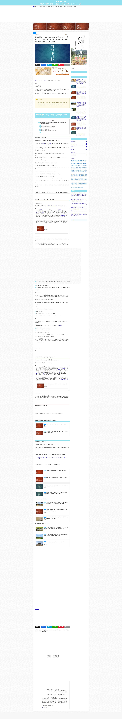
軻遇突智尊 (82, 174)
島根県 (79, 167)
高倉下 (77, 178)
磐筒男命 (42, 373)
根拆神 (37, 212)
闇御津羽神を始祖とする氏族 (45, 129)
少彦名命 (76, 171)
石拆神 (63, 211)
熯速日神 (37, 370)
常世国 (84, 179)
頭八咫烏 (75, 170)
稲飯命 (79, 187)
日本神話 (37, 6)
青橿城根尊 (77, 174)
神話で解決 (73, 146)
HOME (35, 6)
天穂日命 (86, 171)
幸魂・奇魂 (74, 179)
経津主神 (63, 368)
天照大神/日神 (77, 165)
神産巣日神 (80, 170)
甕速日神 (37, 213)
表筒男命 (84, 175)
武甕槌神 (46, 370)
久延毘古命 (82, 179)
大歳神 (79, 179)
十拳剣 (47, 143)
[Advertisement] (61, 14)
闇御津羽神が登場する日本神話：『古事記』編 (47, 126)
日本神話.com (61, 1)
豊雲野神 (80, 174)
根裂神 (37, 373)
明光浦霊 (76, 183)
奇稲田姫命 (72, 174)
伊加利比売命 (77, 184)
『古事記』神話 (37, 80)
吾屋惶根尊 (73, 184)
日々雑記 (73, 154)
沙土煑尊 (86, 178)
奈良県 (76, 163)
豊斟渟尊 (74, 171)
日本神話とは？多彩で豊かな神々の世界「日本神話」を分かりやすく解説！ (50, 467)
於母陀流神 (79, 178)
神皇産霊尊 (74, 178)
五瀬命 (84, 171)
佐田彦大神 (76, 187)
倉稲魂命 (77, 179)
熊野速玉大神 (79, 183)
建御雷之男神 (49, 213)
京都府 (78, 170)
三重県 (77, 167)
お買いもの (73, 152)
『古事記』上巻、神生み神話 (52, 205)
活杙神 (82, 178)
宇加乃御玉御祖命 (81, 184)
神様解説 (41, 6)
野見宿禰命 (74, 180)
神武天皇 (74, 161)
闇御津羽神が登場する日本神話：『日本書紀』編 (47, 127)
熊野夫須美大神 (83, 183)
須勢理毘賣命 (77, 180)
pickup (84, 167)
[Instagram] (44, 707)
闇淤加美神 (63, 215)
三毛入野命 (81, 187)
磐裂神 (60, 372)
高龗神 (75, 174)
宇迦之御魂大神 (77, 175)
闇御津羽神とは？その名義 (44, 125)
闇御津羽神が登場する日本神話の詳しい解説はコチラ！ (48, 130)
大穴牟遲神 (83, 180)
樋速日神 (42, 213)
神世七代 (81, 167)
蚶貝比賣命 (80, 180)
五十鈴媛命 (73, 187)
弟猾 (79, 175)
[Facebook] (50, 620)
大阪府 (81, 165)
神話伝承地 (74, 144)
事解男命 (74, 183)
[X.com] (55, 620)
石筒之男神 (42, 212)
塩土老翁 (72, 179)
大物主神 (79, 171)
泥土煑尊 (72, 178)
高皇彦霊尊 (73, 175)
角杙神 (84, 178)
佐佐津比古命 (84, 184)
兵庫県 (85, 170)
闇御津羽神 (41, 609)
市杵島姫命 (81, 171)
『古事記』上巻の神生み (43, 223)
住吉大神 (82, 175)
